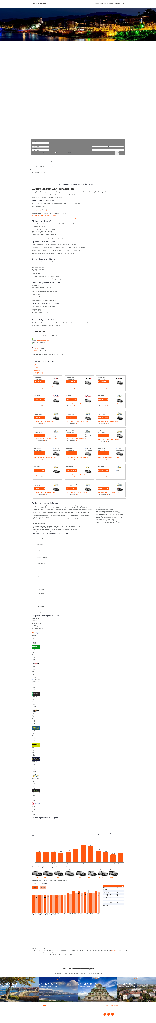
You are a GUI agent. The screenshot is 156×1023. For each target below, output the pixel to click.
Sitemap (34, 1014)
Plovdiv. (81, 218)
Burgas (75, 218)
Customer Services (100, 3)
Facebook (35, 348)
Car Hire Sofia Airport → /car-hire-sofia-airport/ (44, 215)
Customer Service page (61, 343)
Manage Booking (119, 3)
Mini (35, 364)
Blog (33, 1011)
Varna (71, 218)
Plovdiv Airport (136, 977)
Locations (110, 3)
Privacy (34, 1013)
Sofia (97, 977)
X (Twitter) (35, 352)
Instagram (35, 350)
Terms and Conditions (37, 1016)
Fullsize (36, 369)
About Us (34, 1008)
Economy (36, 367)
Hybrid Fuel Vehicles (39, 373)
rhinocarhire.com (39, 3)
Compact (36, 365)
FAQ (33, 1010)
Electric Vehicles (38, 372)
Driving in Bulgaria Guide (102, 961)
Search (117, 153)
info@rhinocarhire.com (43, 340)
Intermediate (37, 370)
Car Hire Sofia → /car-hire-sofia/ (40, 210)
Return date (35, 148)
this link (113, 950)
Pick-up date (35, 144)
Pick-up (34, 141)
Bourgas (19, 977)
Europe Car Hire (100, 959)
